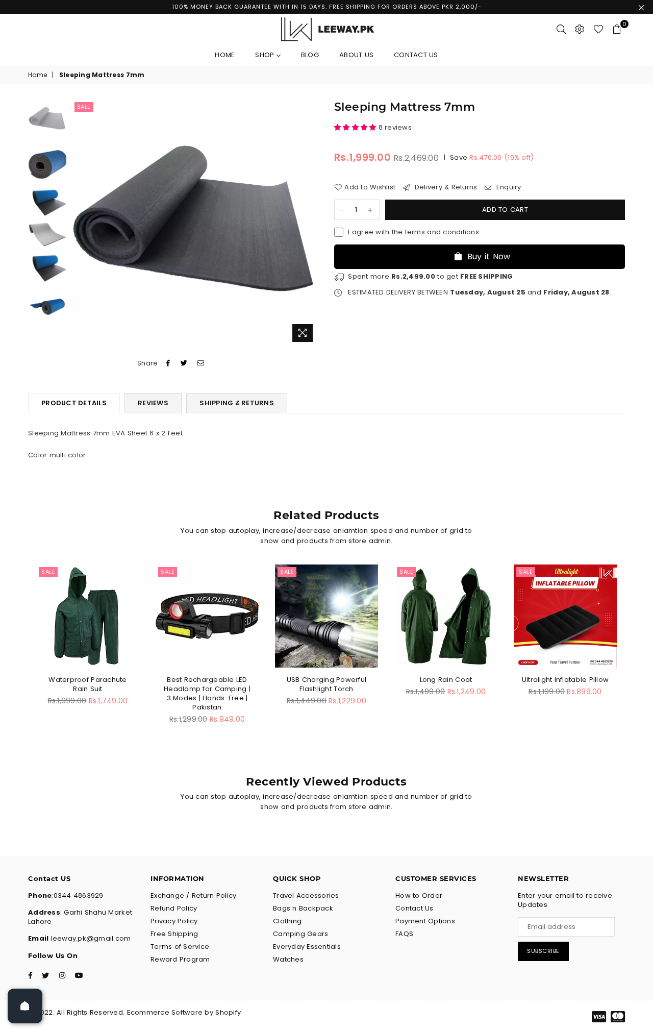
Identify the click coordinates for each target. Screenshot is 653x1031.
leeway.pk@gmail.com (89, 938)
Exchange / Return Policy (193, 895)
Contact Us (416, 55)
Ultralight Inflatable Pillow (565, 679)
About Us (356, 55)
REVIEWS (153, 403)
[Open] (25, 1006)
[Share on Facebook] (168, 363)
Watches (288, 959)
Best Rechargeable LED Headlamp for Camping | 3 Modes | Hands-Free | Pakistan (207, 694)
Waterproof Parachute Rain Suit (87, 684)
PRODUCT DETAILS (74, 403)
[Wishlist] (598, 29)
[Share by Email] (201, 363)
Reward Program (180, 959)
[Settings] (579, 29)
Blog (310, 55)
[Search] (561, 29)
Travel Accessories (306, 895)
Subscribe (543, 951)
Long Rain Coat (446, 679)
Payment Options (425, 921)
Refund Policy (173, 908)
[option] (195, 223)
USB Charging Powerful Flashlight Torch (326, 684)
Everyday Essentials (307, 946)
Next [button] (310, 223)
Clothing (287, 921)
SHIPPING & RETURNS (236, 403)
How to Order (418, 895)
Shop (265, 55)
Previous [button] (81, 223)
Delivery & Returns (444, 187)
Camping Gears (300, 934)
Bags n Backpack (303, 908)
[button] (356, 127)
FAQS (404, 934)
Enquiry (507, 187)
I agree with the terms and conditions (413, 232)
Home (225, 55)
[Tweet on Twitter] (184, 363)
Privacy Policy (174, 921)
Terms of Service (179, 946)
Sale (84, 107)
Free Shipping (174, 934)
